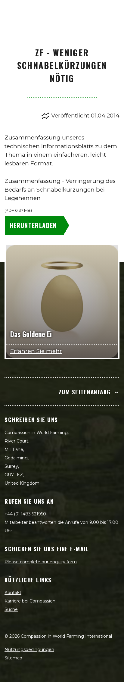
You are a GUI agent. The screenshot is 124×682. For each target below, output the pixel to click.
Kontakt (13, 592)
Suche (11, 609)
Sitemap (13, 658)
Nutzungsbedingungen (29, 649)
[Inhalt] (112, 11)
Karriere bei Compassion (30, 601)
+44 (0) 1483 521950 (25, 514)
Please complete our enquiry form (41, 562)
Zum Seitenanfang (85, 391)
